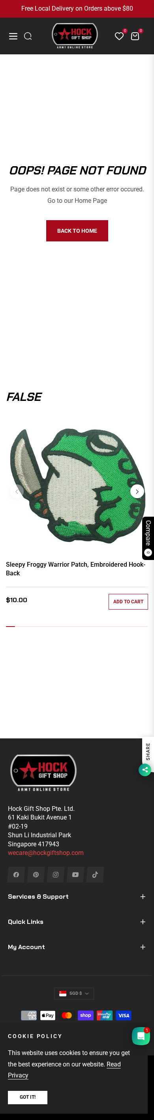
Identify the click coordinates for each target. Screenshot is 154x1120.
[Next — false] (137, 491)
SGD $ (75, 993)
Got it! (28, 1097)
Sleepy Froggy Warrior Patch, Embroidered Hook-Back (75, 569)
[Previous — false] (17, 491)
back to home (77, 231)
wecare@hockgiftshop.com (46, 853)
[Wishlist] (116, 36)
